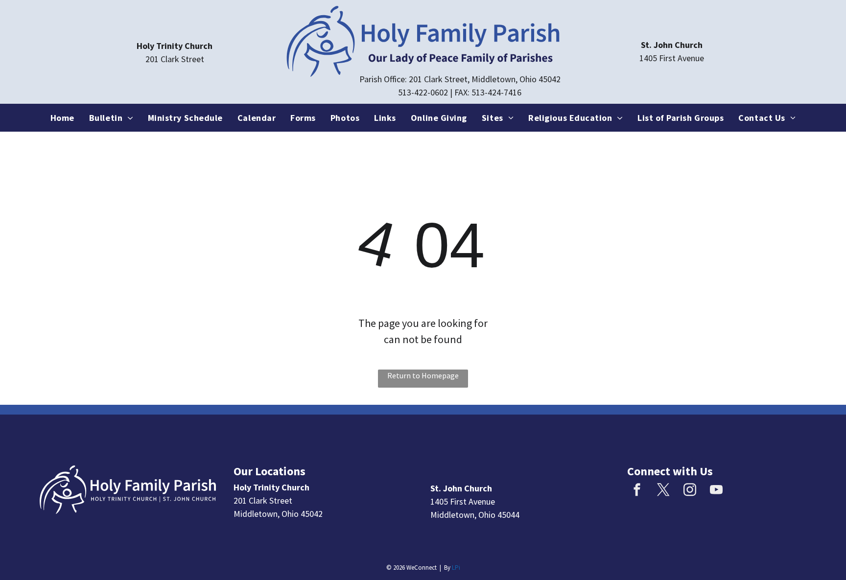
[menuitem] (62, 118)
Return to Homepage (423, 375)
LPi (456, 567)
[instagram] (690, 491)
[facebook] (637, 491)
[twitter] (663, 491)
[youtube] (716, 491)
